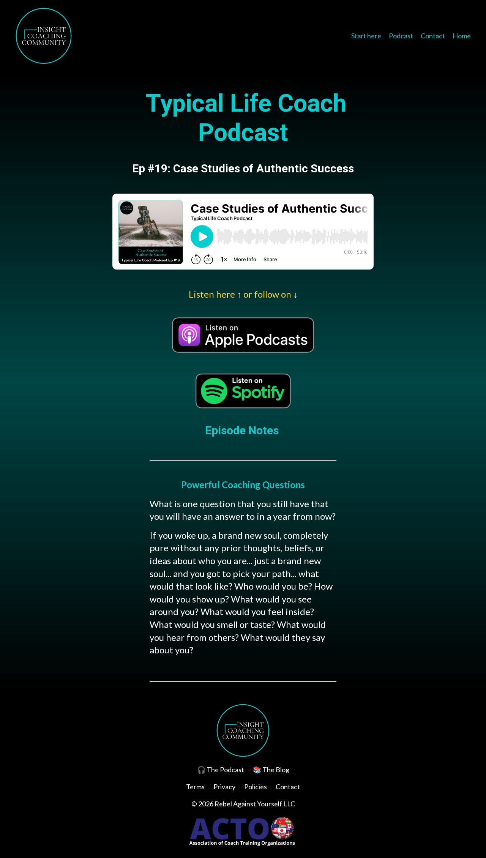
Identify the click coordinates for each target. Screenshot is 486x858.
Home (462, 36)
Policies (255, 786)
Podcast (401, 36)
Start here (366, 36)
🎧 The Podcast (220, 769)
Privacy (224, 786)
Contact (433, 36)
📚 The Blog (271, 769)
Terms (195, 786)
